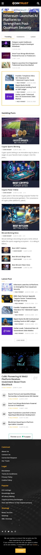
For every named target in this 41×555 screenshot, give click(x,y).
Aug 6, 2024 (24, 399)
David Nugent (7, 149)
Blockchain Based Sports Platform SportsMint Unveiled (20, 423)
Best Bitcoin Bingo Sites (21, 257)
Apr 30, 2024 (24, 427)
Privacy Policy (7, 477)
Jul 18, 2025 (28, 259)
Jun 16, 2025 (28, 251)
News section (7, 512)
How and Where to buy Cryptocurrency (17, 503)
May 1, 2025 (24, 408)
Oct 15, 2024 (24, 417)
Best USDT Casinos (19, 248)
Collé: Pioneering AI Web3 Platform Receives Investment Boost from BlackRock (14, 380)
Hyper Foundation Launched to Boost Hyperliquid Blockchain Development (22, 414)
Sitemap (5, 516)
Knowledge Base (8, 493)
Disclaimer (6, 471)
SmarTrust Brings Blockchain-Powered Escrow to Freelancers (23, 55)
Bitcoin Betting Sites (10, 233)
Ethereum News (8, 12)
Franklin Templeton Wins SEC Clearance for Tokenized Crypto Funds (25, 78)
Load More (21, 340)
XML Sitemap (7, 519)
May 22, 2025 (18, 192)
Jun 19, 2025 (17, 149)
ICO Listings (6, 490)
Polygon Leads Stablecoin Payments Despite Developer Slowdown (23, 44)
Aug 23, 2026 (30, 292)
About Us (5, 451)
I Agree (20, 551)
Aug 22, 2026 (32, 83)
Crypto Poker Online (10, 190)
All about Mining (8, 496)
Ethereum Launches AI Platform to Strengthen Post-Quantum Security (20, 22)
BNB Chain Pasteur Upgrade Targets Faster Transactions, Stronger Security (25, 298)
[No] (38, 545)
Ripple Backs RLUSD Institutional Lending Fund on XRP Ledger (26, 87)
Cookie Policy (7, 480)
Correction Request (9, 458)
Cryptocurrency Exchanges (12, 499)
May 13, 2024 (18, 387)
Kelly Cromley (21, 83)
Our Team (6, 461)
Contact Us (6, 455)
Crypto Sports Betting (11, 146)
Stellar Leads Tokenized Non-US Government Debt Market (25, 96)
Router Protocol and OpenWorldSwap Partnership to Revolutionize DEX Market (23, 395)
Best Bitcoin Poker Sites (21, 265)
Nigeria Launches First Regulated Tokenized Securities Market (24, 64)
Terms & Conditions (9, 474)
